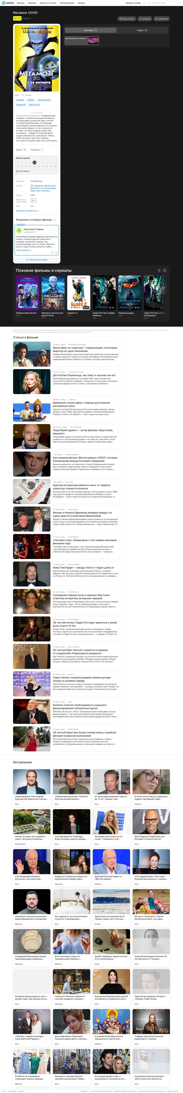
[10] (56, 166)
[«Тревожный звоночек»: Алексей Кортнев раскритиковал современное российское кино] (71, 788)
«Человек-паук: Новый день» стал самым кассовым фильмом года (85, 542)
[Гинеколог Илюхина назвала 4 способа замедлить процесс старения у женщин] (71, 988)
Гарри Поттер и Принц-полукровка (155, 314)
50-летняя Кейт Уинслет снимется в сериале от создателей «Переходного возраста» (80, 652)
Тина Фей (45, 188)
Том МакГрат (36, 181)
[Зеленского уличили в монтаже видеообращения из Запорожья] (31, 908)
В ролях (19, 186)
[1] (18, 166)
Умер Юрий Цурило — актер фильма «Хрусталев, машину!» (83, 432)
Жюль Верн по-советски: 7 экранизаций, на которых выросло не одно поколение (85, 349)
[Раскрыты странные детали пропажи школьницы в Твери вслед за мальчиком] (71, 1068)
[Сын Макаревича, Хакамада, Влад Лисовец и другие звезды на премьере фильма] (71, 828)
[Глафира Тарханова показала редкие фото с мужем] (151, 1028)
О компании (11, 1091)
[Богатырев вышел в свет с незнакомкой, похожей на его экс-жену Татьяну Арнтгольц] (111, 1068)
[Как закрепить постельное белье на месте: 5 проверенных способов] (71, 908)
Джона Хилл (50, 185)
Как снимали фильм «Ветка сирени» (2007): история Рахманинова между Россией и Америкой (85, 459)
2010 (17, 95)
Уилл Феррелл (37, 185)
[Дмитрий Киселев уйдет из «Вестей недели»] (111, 868)
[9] (52, 166)
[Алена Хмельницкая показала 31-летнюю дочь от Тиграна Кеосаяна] (151, 948)
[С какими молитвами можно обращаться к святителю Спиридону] (111, 1028)
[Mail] (3, 3)
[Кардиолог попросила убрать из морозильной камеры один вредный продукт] (71, 868)
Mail (3, 1091)
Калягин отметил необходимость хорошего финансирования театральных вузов (80, 707)
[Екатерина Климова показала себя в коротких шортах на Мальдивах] (151, 1068)
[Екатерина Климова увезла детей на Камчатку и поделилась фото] (111, 988)
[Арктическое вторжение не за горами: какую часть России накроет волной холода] (111, 908)
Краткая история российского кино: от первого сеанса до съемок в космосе (81, 487)
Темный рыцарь (126, 313)
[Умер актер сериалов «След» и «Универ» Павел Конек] (151, 988)
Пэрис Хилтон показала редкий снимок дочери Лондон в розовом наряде (82, 679)
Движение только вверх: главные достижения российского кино (81, 404)
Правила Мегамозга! (26, 313)
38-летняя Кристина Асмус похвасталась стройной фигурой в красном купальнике (84, 734)
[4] (31, 166)
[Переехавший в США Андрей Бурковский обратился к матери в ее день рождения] (31, 788)
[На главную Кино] (9, 3)
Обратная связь (173, 1091)
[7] (43, 166)
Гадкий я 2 (72, 313)
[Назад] (159, 270)
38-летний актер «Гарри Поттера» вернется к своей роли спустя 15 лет (85, 624)
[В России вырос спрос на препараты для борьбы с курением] (71, 948)
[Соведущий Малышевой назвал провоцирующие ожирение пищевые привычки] (31, 948)
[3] (27, 166)
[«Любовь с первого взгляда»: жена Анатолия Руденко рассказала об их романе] (31, 1028)
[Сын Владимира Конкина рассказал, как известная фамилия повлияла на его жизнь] (31, 868)
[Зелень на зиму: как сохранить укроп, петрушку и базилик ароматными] (31, 828)
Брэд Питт (35, 188)
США (32, 195)
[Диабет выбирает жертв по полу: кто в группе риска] (111, 948)
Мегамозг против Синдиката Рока (53, 314)
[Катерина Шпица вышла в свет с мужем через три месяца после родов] (31, 988)
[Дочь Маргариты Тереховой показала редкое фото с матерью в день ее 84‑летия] (71, 1028)
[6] (39, 166)
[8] (47, 166)
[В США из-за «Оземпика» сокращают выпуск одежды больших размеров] (31, 1068)
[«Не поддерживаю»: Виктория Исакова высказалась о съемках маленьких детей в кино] (151, 868)
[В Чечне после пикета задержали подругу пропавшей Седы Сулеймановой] (151, 788)
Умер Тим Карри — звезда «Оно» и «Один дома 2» (83, 567)
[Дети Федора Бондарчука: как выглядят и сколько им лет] (151, 828)
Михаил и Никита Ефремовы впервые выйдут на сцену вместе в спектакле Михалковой (82, 514)
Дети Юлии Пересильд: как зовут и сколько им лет (84, 375)
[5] (35, 166)
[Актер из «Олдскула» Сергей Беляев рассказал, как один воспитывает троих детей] (151, 908)
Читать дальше (23, 250)
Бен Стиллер (43, 190)
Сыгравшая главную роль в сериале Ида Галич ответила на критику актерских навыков (81, 597)
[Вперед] (164, 270)
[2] (23, 166)
